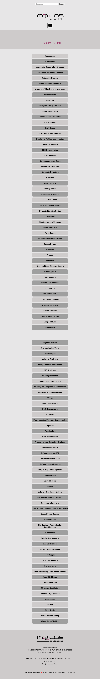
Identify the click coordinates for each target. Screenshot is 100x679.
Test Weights (50, 555)
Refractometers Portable (50, 464)
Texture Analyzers (50, 560)
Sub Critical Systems (50, 538)
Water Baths (50, 610)
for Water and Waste (59, 508)
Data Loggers (50, 183)
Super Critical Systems (50, 549)
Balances (50, 100)
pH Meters (50, 414)
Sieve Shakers (50, 481)
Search (61, 4)
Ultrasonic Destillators (50, 588)
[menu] (50, 25)
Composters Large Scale (50, 161)
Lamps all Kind (50, 322)
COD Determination (50, 150)
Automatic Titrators (50, 78)
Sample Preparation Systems (50, 469)
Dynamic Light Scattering (50, 211)
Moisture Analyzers (50, 359)
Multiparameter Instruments (50, 364)
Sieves (50, 486)
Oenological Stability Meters (50, 392)
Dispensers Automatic (50, 194)
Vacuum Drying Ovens (50, 593)
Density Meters (50, 188)
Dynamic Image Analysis (50, 205)
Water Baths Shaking (50, 621)
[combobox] (46, 4)
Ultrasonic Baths (50, 582)
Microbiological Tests (50, 348)
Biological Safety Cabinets (50, 105)
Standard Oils (50, 519)
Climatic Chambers (50, 144)
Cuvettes (50, 177)
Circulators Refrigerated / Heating (50, 139)
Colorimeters (50, 155)
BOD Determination (50, 111)
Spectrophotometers (50, 503)
